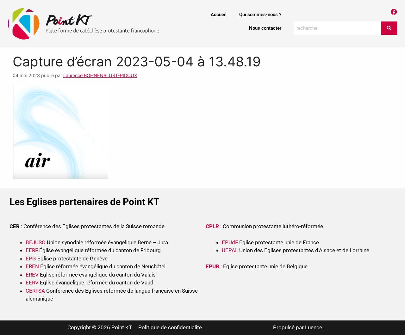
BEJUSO (36, 242)
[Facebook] (394, 12)
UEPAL (230, 250)
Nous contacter (265, 28)
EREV (32, 274)
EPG (31, 258)
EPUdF (230, 242)
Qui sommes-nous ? (260, 14)
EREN (32, 266)
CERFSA (35, 291)
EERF (32, 250)
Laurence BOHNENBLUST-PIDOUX (100, 75)
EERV (32, 282)
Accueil (219, 14)
